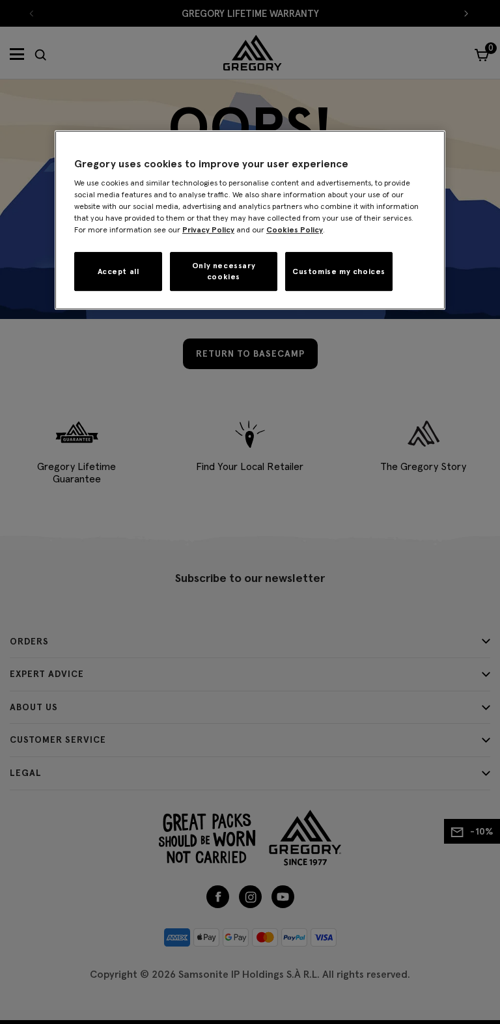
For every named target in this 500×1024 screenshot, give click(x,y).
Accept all (118, 271)
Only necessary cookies (223, 270)
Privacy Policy (208, 229)
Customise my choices (338, 271)
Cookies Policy (294, 229)
